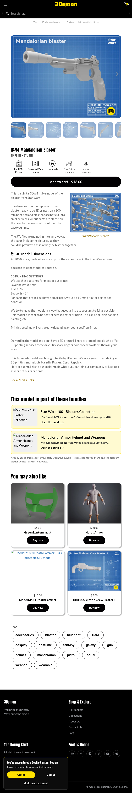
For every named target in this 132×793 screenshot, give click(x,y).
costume (45, 645)
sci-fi (91, 655)
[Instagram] (89, 753)
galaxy (91, 645)
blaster (50, 635)
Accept (21, 774)
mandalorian (46, 655)
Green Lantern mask (37, 532)
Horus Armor (94, 532)
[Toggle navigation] (5, 4)
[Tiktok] (98, 753)
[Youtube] (107, 753)
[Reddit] (116, 753)
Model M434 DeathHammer (37, 600)
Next (116, 74)
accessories (24, 635)
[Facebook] (81, 753)
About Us (74, 721)
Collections (75, 715)
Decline (51, 774)
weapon (21, 665)
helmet (20, 655)
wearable (45, 665)
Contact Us (75, 727)
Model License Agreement (19, 752)
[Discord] (72, 753)
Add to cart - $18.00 (66, 181)
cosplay (21, 645)
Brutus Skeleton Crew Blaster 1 (94, 600)
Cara (95, 635)
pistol (71, 655)
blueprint (74, 635)
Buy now (38, 540)
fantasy (69, 645)
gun (110, 645)
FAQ (71, 733)
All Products (76, 709)
